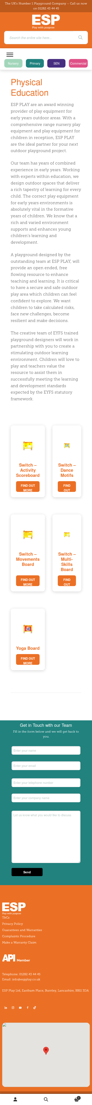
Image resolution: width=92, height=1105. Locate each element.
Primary (35, 63)
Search (46, 1099)
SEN (56, 63)
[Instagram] (13, 1007)
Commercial (78, 63)
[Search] (80, 37)
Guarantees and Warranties (22, 930)
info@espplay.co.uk (26, 979)
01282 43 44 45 (48, 8)
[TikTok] (35, 1007)
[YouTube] (20, 1007)
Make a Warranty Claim (19, 942)
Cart (70, 1096)
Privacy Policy (12, 923)
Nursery (13, 63)
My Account (15, 1099)
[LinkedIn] (5, 1007)
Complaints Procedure (18, 936)
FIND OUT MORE (28, 487)
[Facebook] (27, 1007)
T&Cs (6, 917)
